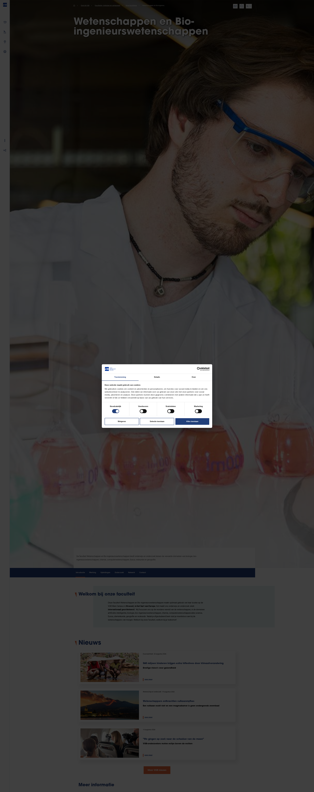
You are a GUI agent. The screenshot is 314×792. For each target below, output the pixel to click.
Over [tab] (194, 377)
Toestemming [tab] (120, 377)
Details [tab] (157, 377)
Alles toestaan (192, 421)
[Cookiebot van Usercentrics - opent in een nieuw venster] (198, 369)
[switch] (143, 411)
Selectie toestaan (157, 421)
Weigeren (122, 421)
